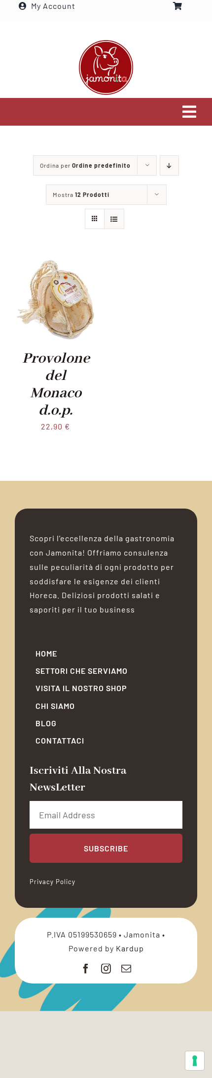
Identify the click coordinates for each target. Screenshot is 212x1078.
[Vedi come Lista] (114, 219)
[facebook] (86, 969)
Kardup (130, 948)
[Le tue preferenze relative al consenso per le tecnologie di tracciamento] (194, 1060)
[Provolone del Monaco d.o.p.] (55, 265)
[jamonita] (106, 42)
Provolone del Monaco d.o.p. (56, 385)
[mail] (126, 969)
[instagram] (106, 969)
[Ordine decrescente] (169, 165)
